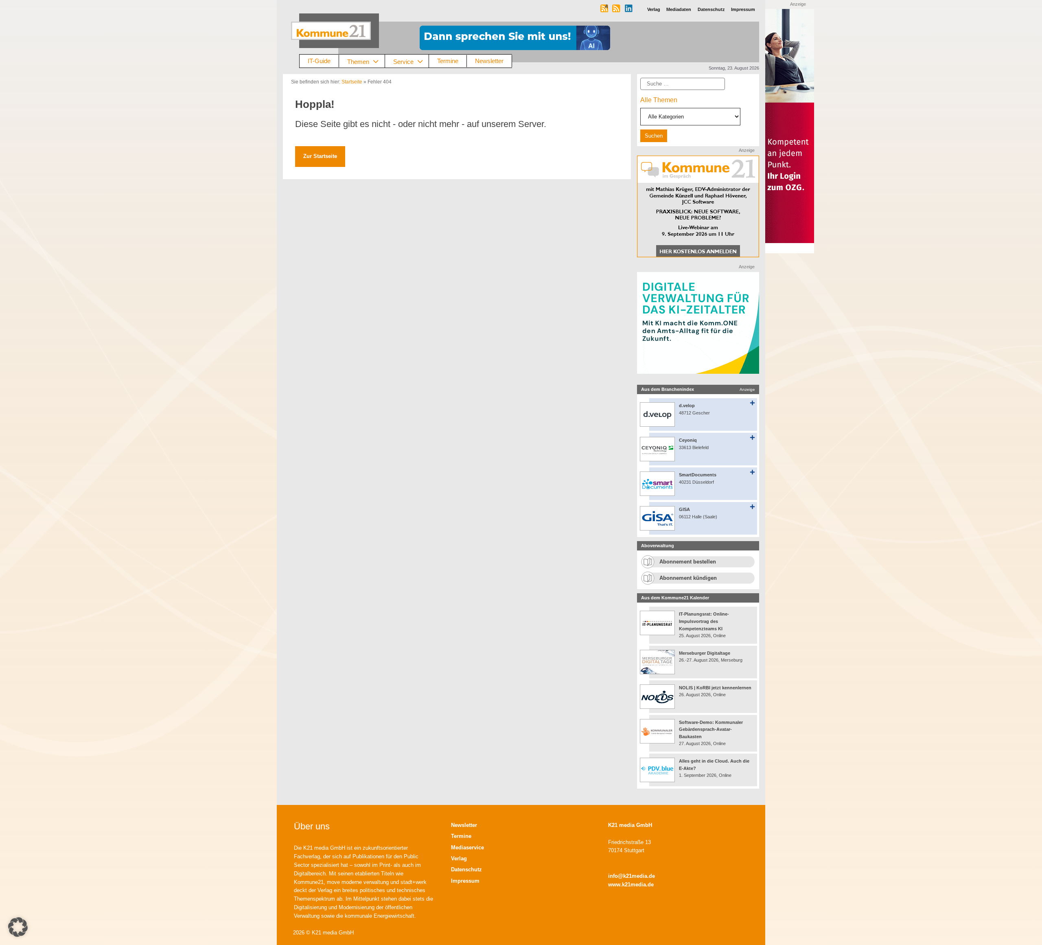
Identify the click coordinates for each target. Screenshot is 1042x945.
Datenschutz (466, 869)
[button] (18, 927)
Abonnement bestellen (687, 562)
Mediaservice (467, 847)
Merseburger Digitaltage (704, 653)
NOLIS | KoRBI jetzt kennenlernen (715, 687)
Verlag (459, 858)
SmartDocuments (697, 474)
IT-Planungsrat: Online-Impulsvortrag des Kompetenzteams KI (704, 621)
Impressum (465, 881)
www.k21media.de (631, 884)
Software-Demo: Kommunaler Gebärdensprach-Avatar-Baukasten (711, 729)
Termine (447, 60)
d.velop (687, 405)
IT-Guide (319, 60)
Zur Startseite (320, 156)
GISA (684, 509)
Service (403, 61)
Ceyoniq (688, 440)
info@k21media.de (631, 876)
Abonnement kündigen (688, 578)
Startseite (351, 82)
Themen (358, 61)
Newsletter (489, 60)
